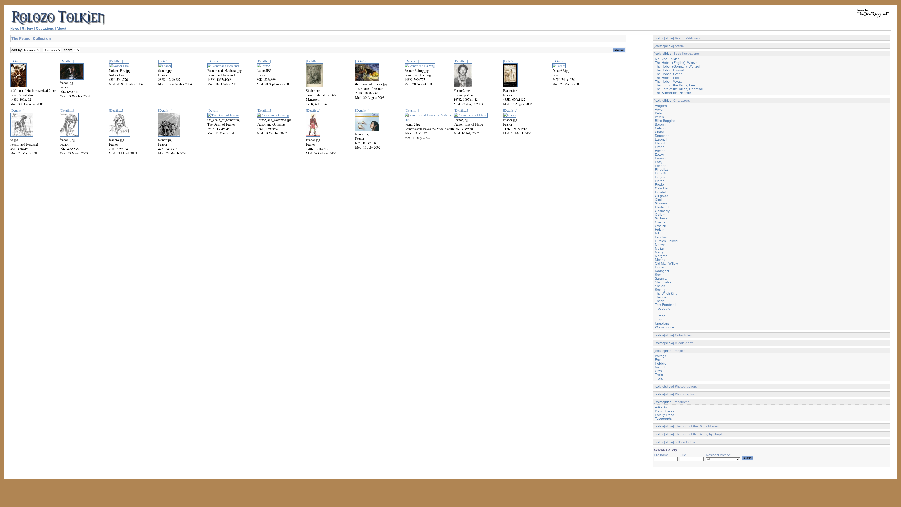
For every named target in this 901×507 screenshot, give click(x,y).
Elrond (659, 147)
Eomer (660, 151)
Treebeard (662, 308)
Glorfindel (662, 207)
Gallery (27, 28)
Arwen (659, 109)
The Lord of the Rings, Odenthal (679, 89)
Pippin (659, 267)
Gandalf (661, 192)
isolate (659, 38)
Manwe (660, 244)
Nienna (660, 259)
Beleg (659, 113)
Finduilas (661, 169)
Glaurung (662, 203)
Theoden (661, 297)
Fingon (660, 177)
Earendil (661, 139)
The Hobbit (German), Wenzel (677, 66)
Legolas (661, 237)
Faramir (661, 158)
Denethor (662, 136)
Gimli (658, 199)
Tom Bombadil (665, 305)
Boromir (661, 124)
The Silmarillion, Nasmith (673, 93)
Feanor (660, 166)
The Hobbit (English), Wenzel (676, 63)
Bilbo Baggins (665, 121)
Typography (663, 418)
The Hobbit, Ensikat (669, 70)
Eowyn (660, 154)
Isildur (659, 233)
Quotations (45, 28)
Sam (658, 275)
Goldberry (662, 211)
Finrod (659, 181)
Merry (659, 252)
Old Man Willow (666, 263)
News (14, 28)
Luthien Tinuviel (666, 241)
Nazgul (660, 367)
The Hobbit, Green (669, 74)
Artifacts (661, 407)
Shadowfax (663, 282)
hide (668, 53)
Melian (660, 248)
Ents (658, 359)
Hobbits (660, 363)
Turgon (660, 316)
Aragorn (661, 106)
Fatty (658, 162)
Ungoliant (662, 323)
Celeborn (661, 128)
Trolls (659, 374)
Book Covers (664, 411)
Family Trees (664, 415)
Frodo (659, 184)
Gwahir (660, 222)
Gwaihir (660, 226)
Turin (658, 320)
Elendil (660, 143)
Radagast (662, 271)
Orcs (658, 371)
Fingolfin (661, 173)
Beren (659, 117)
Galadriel (661, 188)
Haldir (659, 229)
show (669, 38)
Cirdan (660, 132)
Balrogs (660, 356)
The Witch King (666, 293)
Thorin (659, 301)
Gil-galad (661, 196)
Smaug (660, 290)
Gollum (660, 214)
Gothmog (662, 218)
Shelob (660, 286)
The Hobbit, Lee (667, 78)
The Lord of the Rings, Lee (675, 85)
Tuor (658, 312)
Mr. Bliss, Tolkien (667, 59)
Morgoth (661, 256)
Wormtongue (664, 327)
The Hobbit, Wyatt (668, 81)
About (61, 28)
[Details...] (17, 61)
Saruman (661, 278)
